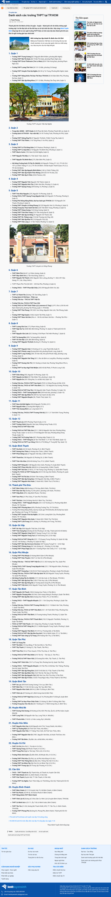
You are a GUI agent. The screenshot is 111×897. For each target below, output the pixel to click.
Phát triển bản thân (7, 873)
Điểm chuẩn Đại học (59, 870)
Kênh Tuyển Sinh (5, 4)
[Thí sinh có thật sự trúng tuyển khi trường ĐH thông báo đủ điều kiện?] (88, 35)
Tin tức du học (32, 854)
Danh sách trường (55, 2)
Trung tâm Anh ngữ (61, 857)
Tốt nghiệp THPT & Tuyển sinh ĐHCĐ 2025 (35, 8)
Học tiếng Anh (59, 851)
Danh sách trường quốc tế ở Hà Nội (92, 857)
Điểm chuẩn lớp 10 (58, 876)
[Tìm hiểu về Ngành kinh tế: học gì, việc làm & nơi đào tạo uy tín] (88, 25)
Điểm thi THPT (57, 873)
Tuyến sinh (54, 8)
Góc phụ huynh (87, 2)
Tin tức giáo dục (6, 851)
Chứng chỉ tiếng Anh (61, 854)
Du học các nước (33, 851)
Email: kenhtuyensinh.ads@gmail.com (16, 894)
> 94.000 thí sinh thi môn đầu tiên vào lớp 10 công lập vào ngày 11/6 (32, 821)
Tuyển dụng (5, 879)
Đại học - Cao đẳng (87, 851)
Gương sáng (66, 8)
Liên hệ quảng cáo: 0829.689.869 (14, 891)
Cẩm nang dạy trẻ (33, 870)
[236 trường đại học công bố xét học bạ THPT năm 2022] (88, 46)
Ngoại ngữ (42, 2)
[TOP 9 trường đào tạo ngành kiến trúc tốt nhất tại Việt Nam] (88, 56)
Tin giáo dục (26, 2)
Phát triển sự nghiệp (7, 876)
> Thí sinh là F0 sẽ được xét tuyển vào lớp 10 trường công (28, 817)
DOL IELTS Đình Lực (61, 863)
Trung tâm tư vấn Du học (35, 857)
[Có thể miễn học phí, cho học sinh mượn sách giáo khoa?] (88, 67)
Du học (33, 2)
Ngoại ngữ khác (59, 860)
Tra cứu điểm (97, 2)
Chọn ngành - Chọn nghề (8, 870)
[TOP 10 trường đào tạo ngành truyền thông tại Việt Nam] (88, 77)
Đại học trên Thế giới (87, 854)
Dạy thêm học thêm (12, 8)
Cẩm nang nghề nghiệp (71, 2)
